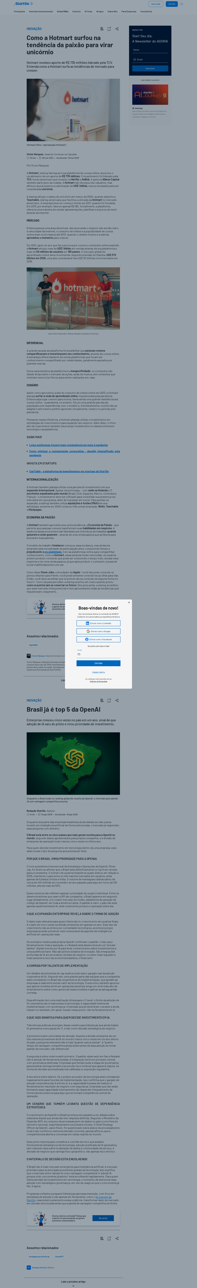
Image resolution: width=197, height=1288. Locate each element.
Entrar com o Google (100, 631)
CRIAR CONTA (98, 672)
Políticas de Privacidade (98, 681)
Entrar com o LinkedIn (100, 623)
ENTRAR (98, 663)
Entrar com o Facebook (101, 639)
